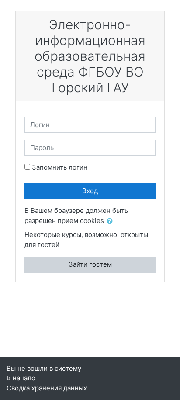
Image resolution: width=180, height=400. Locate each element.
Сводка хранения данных (47, 388)
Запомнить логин (59, 167)
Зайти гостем (90, 264)
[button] (111, 221)
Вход (90, 191)
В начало (21, 378)
